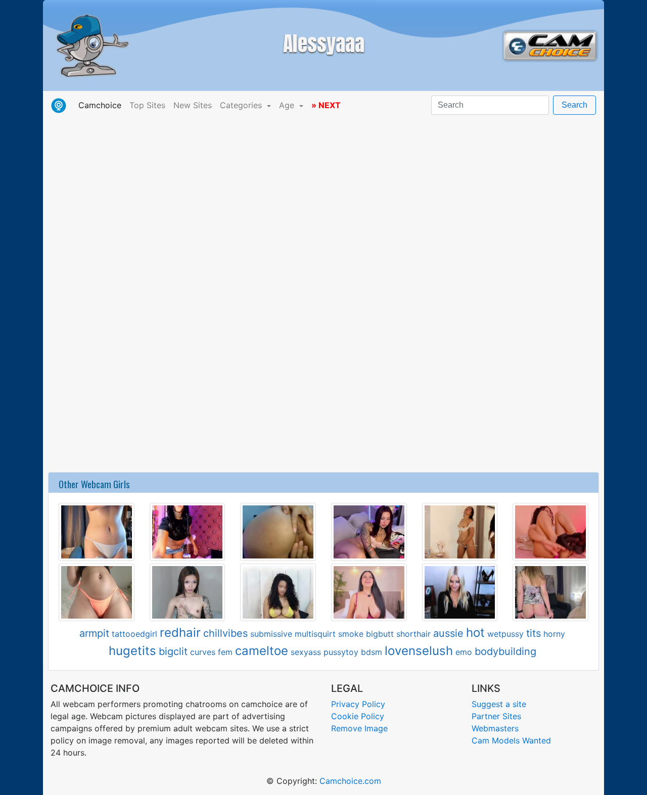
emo (463, 652)
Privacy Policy (358, 704)
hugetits (132, 650)
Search (574, 105)
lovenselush (419, 650)
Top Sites (147, 105)
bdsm (371, 652)
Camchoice (101, 105)
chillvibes (225, 633)
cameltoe (261, 650)
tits (533, 633)
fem (225, 652)
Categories (242, 105)
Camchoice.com (350, 781)
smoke (350, 634)
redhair (180, 632)
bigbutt (380, 634)
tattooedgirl (134, 634)
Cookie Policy (357, 716)
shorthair (413, 634)
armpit (94, 633)
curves (202, 652)
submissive (271, 634)
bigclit (173, 651)
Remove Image (359, 728)
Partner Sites (496, 716)
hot (475, 632)
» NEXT (326, 105)
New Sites (192, 105)
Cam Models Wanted (511, 740)
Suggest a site (499, 704)
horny (554, 634)
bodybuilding (505, 651)
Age (288, 105)
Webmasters (495, 728)
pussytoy (341, 652)
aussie (448, 633)
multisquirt (315, 634)
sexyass (306, 652)
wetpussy (505, 634)
